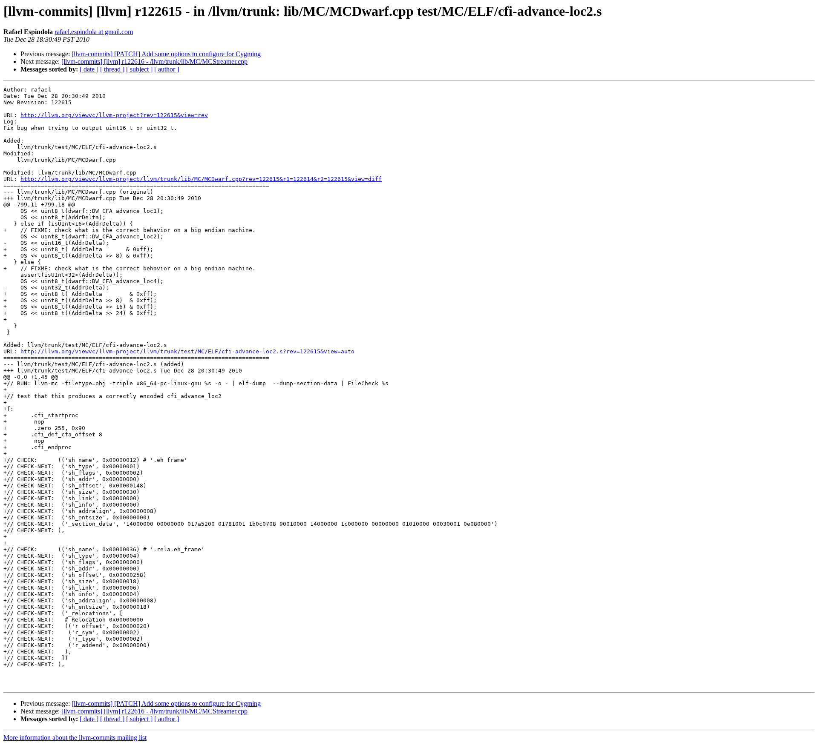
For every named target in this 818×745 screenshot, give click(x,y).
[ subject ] (139, 69)
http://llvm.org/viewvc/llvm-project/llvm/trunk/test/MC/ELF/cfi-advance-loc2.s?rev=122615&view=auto (187, 351)
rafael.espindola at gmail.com (94, 31)
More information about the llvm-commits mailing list (75, 737)
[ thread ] (112, 69)
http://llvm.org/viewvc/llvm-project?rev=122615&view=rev (114, 115)
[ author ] (166, 69)
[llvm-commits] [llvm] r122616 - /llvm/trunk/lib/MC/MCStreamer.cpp (154, 61)
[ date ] (89, 69)
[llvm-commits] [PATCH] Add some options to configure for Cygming (166, 53)
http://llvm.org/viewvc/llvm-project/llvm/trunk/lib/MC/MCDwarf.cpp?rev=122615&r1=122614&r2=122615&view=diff (201, 179)
